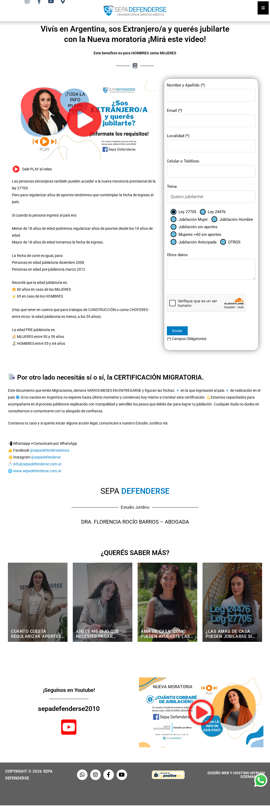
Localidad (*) (178, 135)
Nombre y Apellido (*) (186, 85)
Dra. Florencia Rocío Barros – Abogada (135, 522)
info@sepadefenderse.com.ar (37, 464)
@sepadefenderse (46, 457)
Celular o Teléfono (183, 161)
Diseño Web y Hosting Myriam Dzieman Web (236, 775)
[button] (84, 119)
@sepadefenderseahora (49, 450)
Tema (172, 186)
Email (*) (174, 110)
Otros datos (177, 254)
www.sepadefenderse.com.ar (37, 471)
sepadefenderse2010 (69, 709)
